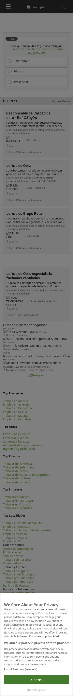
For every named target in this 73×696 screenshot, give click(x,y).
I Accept (36, 679)
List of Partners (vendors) (20, 669)
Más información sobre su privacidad (35, 636)
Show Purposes (36, 690)
